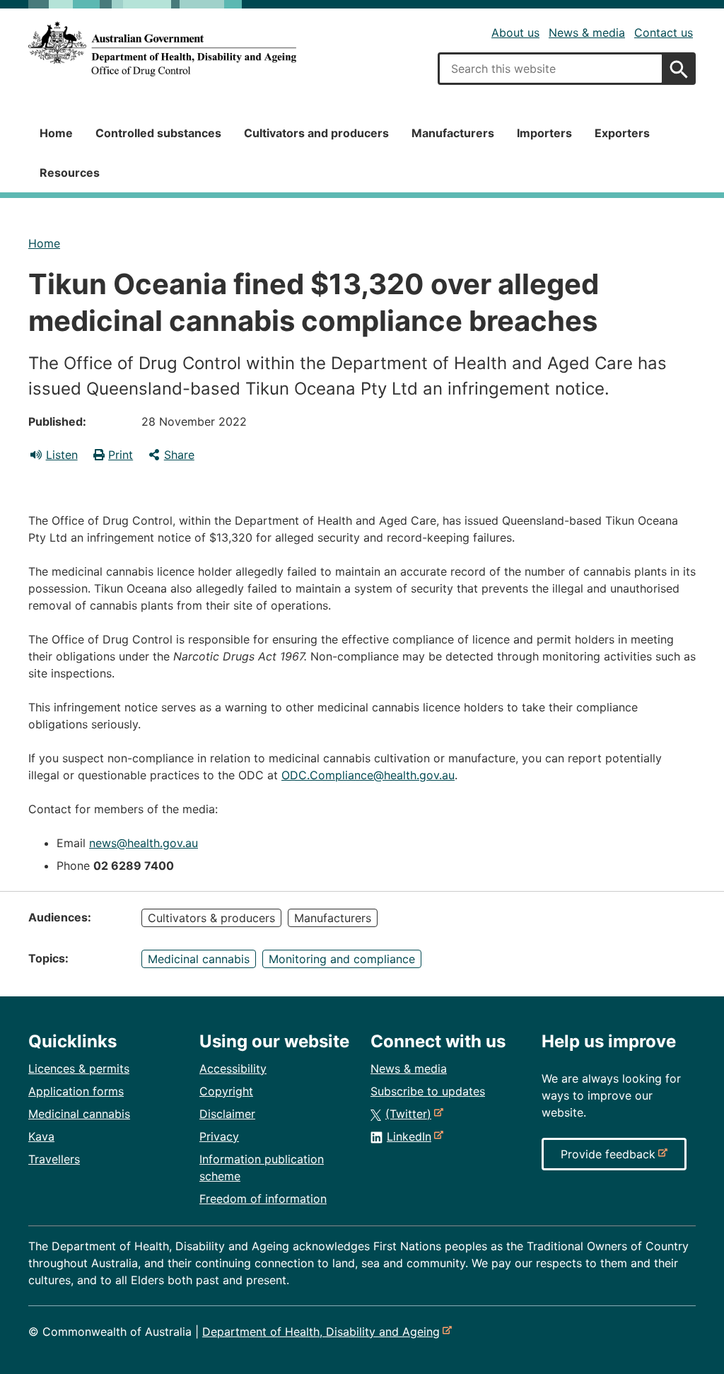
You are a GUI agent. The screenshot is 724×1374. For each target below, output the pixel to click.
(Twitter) (411, 1114)
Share (179, 455)
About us (515, 32)
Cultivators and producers (316, 133)
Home (56, 133)
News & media (587, 32)
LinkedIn (412, 1136)
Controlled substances (158, 133)
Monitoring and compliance (342, 959)
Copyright (226, 1091)
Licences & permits (78, 1068)
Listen (62, 455)
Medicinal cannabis (199, 959)
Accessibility (233, 1068)
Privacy (219, 1136)
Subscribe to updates (427, 1091)
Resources (70, 172)
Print (120, 455)
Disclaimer (227, 1114)
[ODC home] (162, 49)
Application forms (76, 1091)
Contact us (663, 32)
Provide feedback (611, 1158)
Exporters (622, 133)
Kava (41, 1136)
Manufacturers (452, 133)
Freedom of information (263, 1199)
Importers (544, 133)
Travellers (54, 1159)
